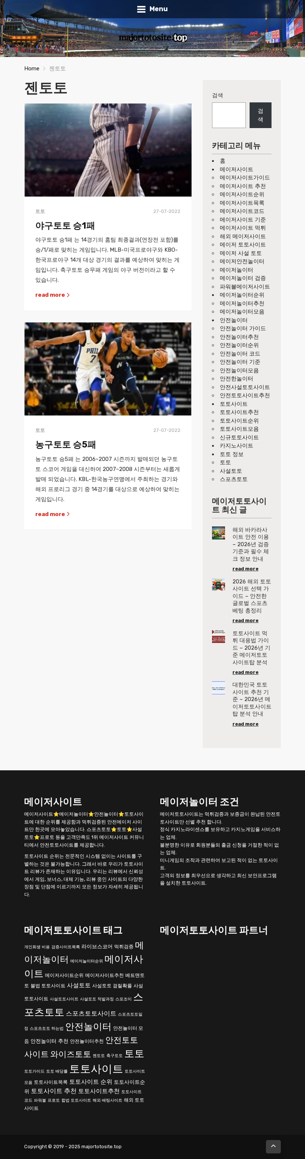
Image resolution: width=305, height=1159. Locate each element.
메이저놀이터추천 (242, 303)
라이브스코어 (97, 946)
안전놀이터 (234, 320)
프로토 (54, 1100)
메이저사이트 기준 (243, 219)
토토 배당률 (57, 1071)
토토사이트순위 (239, 420)
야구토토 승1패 (65, 225)
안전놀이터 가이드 (243, 328)
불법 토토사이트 (47, 985)
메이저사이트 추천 (243, 186)
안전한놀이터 (236, 378)
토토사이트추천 (239, 412)
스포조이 (123, 999)
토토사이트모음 (239, 429)
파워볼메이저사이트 (245, 286)
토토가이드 (34, 1071)
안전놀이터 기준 (240, 362)
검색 (217, 95)
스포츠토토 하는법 (47, 1028)
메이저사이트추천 (104, 975)
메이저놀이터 (236, 270)
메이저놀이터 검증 (243, 278)
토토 (225, 462)
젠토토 (99, 1055)
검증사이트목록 (65, 947)
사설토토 (231, 471)
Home (31, 68)
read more (50, 295)
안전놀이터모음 (239, 370)
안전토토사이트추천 (245, 395)
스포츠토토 (234, 479)
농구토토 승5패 (65, 444)
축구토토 (114, 1055)
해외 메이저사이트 (243, 236)
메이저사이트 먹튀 (243, 228)
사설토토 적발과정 (97, 999)
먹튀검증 (124, 946)
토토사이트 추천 (54, 1091)
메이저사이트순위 (242, 194)
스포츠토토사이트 (91, 1013)
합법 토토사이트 (76, 1100)
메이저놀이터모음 (242, 311)
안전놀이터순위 (239, 345)
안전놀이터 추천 (49, 1041)
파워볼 (40, 1100)
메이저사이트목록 (242, 203)
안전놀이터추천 (239, 337)
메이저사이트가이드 (245, 177)
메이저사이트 (236, 169)
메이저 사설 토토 (241, 253)
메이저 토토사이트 (243, 244)
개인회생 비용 (37, 947)
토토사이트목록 (51, 1082)
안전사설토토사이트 (245, 387)
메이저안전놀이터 (242, 261)
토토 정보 (232, 454)
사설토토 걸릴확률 (112, 985)
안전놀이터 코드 (240, 353)
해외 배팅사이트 (107, 1100)
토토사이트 (234, 404)
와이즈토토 (70, 1054)
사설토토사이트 (64, 999)
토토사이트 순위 (90, 1081)
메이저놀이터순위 (242, 295)
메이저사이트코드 (242, 211)
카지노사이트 (236, 445)
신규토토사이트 (239, 437)
